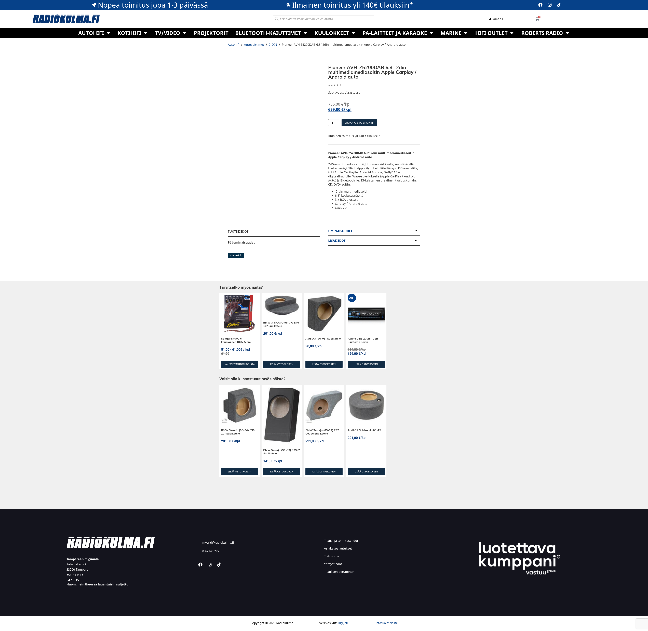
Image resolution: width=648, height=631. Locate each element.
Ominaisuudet (340, 256)
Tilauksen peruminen (339, 597)
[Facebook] (540, 5)
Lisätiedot (336, 266)
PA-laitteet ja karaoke (394, 32)
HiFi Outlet (491, 32)
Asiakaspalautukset (338, 574)
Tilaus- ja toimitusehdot (341, 566)
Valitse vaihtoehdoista (240, 389)
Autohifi (91, 32)
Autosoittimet (254, 45)
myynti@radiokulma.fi (218, 568)
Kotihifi (129, 32)
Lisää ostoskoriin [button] (281, 389)
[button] (314, 71)
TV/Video (167, 32)
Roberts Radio (542, 32)
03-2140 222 (210, 576)
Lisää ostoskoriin (359, 122)
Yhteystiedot (333, 589)
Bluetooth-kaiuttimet (268, 32)
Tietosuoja (331, 581)
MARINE (451, 32)
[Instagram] (550, 5)
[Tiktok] (559, 5)
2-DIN (273, 45)
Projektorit (211, 32)
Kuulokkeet (332, 32)
